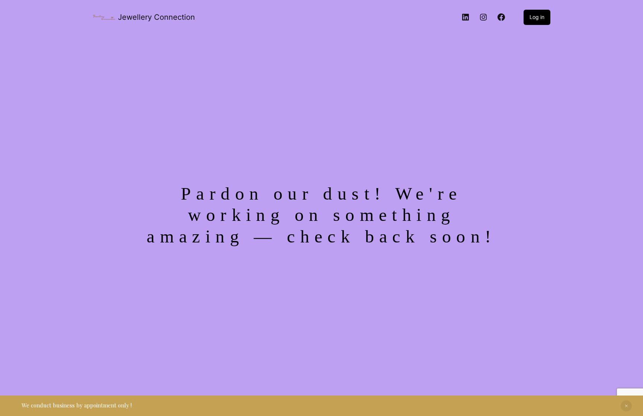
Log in (537, 17)
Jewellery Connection (156, 17)
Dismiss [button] (626, 406)
